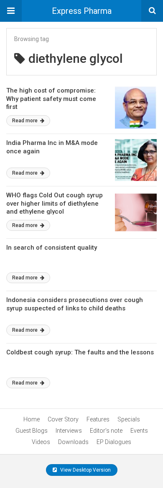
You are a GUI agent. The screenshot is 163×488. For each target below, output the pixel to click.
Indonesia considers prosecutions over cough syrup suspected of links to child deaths (74, 304)
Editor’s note (106, 430)
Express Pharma (82, 11)
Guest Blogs (31, 430)
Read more (25, 121)
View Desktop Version (85, 470)
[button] (11, 11)
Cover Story (63, 419)
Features (98, 419)
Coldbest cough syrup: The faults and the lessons (80, 352)
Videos (41, 442)
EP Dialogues (114, 442)
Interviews (69, 430)
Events (139, 430)
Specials (128, 419)
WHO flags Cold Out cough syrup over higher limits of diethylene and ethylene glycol (54, 203)
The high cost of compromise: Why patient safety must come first (51, 99)
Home (31, 419)
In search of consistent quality (51, 247)
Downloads (73, 442)
